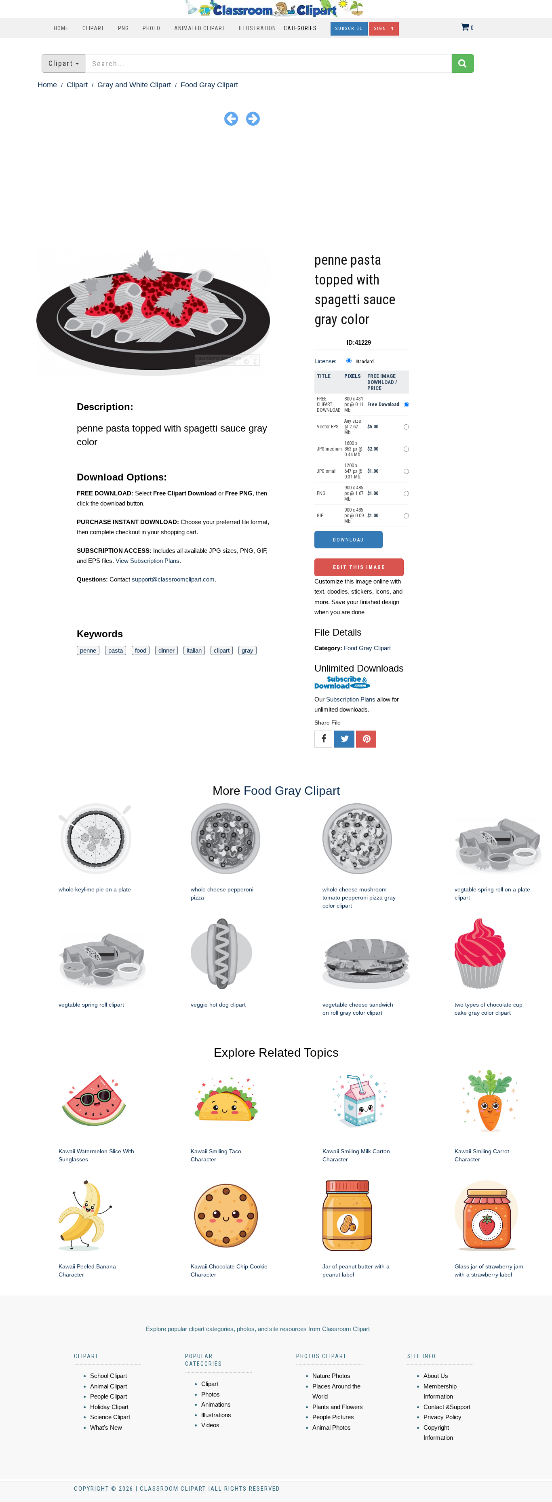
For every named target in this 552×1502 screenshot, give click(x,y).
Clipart (93, 28)
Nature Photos (331, 1375)
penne (88, 650)
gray (247, 650)
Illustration (257, 28)
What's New (106, 1427)
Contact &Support (446, 1406)
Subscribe (349, 28)
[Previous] (231, 118)
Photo (151, 28)
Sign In (384, 28)
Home (61, 28)
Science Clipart (110, 1417)
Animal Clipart (108, 1386)
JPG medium (329, 449)
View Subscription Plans (147, 560)
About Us (435, 1375)
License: (325, 361)
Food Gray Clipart (209, 85)
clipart (222, 650)
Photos (210, 1394)
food (140, 650)
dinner (166, 650)
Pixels (352, 376)
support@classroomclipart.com (173, 579)
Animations (216, 1404)
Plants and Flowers (337, 1406)
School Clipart (108, 1375)
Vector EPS (327, 427)
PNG (123, 28)
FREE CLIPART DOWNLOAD (329, 404)
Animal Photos (331, 1427)
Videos (210, 1425)
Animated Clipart (199, 28)
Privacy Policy (442, 1417)
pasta (115, 650)
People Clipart (108, 1396)
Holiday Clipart (109, 1406)
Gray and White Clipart (134, 85)
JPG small (327, 471)
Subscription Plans (350, 699)
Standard (365, 361)
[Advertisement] (276, 189)
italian (194, 650)
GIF (320, 515)
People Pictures (333, 1417)
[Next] (253, 118)
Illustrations (216, 1414)
